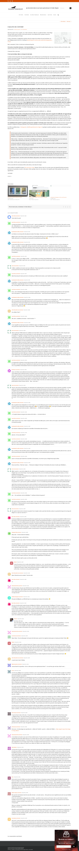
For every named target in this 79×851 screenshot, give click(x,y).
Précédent (63, 21)
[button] (58, 14)
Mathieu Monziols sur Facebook (17, 664)
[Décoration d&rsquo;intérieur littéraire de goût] (18, 191)
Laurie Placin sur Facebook (16, 222)
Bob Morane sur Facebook (16, 369)
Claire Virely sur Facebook (16, 215)
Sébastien (15, 618)
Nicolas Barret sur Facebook (16, 818)
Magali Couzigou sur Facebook (16, 792)
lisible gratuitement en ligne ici (35, 127)
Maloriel (13, 642)
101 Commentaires (24, 29)
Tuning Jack (23, 127)
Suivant (68, 21)
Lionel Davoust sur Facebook (16, 635)
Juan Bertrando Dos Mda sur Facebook (17, 231)
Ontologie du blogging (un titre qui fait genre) (58, 197)
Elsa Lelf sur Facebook (15, 265)
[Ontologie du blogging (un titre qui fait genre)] (60, 191)
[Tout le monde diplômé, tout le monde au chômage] (39, 191)
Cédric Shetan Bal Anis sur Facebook (17, 309)
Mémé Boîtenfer (14, 747)
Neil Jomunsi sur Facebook (16, 726)
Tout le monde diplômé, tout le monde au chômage (38, 197)
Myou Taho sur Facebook (15, 516)
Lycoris (13, 670)
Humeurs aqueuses (17, 29)
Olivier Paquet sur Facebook (16, 712)
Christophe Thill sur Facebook (16, 532)
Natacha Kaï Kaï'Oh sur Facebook (17, 585)
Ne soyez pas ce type (29, 167)
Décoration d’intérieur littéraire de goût (15, 197)
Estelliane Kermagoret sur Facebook (17, 596)
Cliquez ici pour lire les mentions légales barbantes (16, 848)
